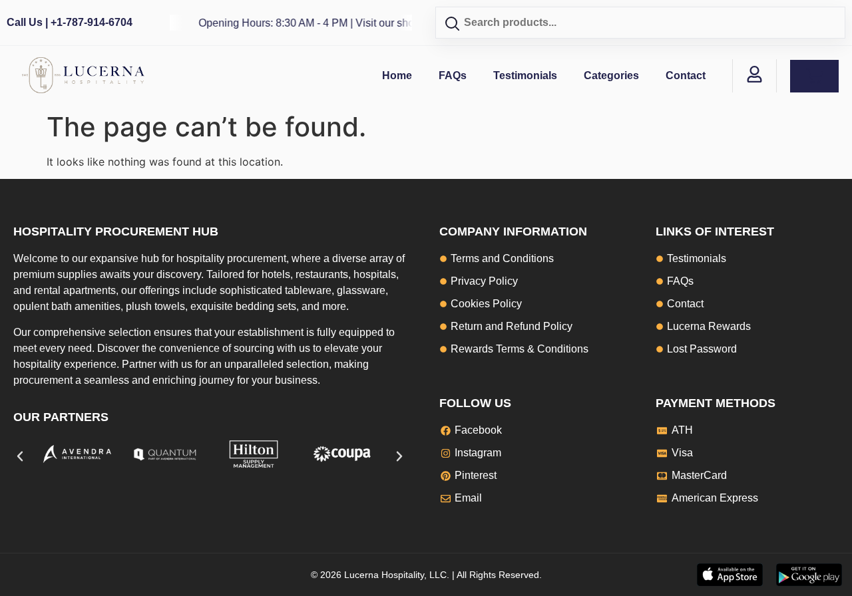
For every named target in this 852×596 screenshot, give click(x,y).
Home (397, 75)
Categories (611, 75)
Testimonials (525, 75)
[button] (20, 456)
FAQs (453, 75)
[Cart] (814, 76)
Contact (686, 75)
